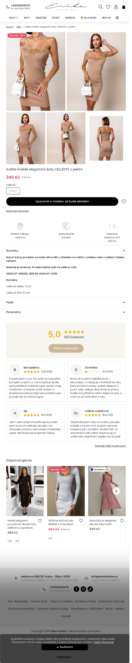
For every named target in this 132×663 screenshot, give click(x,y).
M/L (17, 541)
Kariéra (120, 608)
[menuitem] (13, 18)
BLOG (109, 608)
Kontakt (66, 616)
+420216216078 (20, 5)
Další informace (104, 642)
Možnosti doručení (17, 211)
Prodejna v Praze (85, 601)
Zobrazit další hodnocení (110, 446)
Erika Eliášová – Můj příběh (87, 608)
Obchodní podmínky (21, 608)
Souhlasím (66, 647)
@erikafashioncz (90, 589)
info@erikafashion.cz (104, 576)
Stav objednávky (18, 601)
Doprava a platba (61, 601)
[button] (116, 491)
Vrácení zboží (39, 601)
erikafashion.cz (76, 589)
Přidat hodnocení (66, 348)
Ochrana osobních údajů (52, 608)
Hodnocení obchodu (111, 601)
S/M (10, 541)
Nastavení (64, 657)
